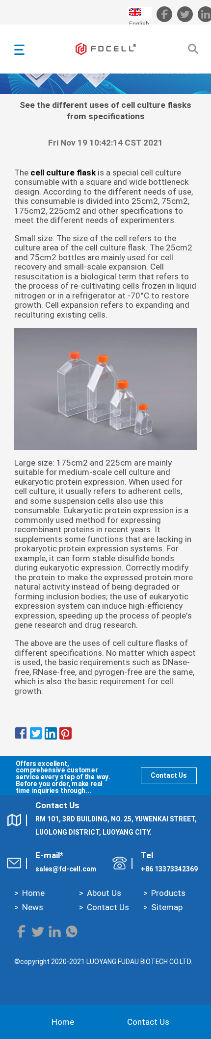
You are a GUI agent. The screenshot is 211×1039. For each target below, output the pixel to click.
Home (33, 893)
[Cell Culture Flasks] (105, 388)
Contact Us (169, 775)
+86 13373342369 (169, 869)
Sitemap (167, 907)
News (32, 907)
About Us (104, 893)
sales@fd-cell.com (65, 869)
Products (168, 893)
